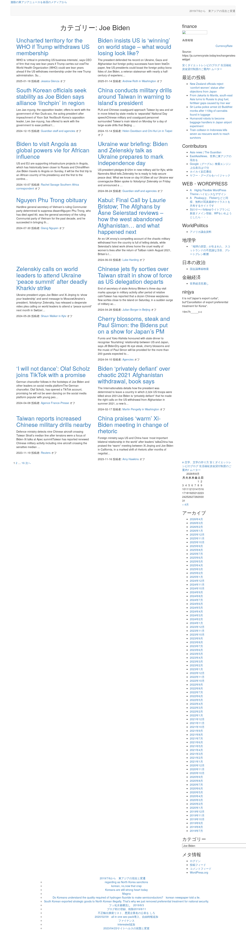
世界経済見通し (199, 283)
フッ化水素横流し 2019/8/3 (126, 905)
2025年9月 (196, 546)
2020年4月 (196, 796)
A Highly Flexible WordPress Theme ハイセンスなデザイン (208, 192)
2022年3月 (196, 707)
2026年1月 (196, 530)
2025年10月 (197, 542)
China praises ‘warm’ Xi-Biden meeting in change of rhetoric (133, 424)
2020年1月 (196, 807)
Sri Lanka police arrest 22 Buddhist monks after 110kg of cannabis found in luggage (211, 110)
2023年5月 (196, 654)
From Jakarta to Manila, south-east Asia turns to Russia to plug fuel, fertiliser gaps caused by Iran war (211, 99)
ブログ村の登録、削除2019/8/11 (126, 909)
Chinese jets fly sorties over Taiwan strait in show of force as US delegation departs (135, 274)
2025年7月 (196, 554)
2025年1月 (196, 577)
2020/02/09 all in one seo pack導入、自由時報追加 (126, 917)
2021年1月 (196, 761)
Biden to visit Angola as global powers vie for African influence (52, 149)
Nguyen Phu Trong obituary (51, 200)
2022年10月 (197, 681)
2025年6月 (196, 557)
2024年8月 (196, 596)
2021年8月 (196, 734)
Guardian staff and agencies (58, 131)
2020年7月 (196, 784)
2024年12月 (197, 580)
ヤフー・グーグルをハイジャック (210, 175)
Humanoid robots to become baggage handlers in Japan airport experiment (211, 122)
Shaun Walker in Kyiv (54, 316)
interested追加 (126, 924)
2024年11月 (197, 584)
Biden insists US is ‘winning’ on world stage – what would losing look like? (134, 46)
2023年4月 (196, 657)
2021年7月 (196, 738)
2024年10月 (197, 588)
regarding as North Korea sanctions (126, 882)
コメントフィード (200, 868)
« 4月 (185, 504)
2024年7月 (196, 600)
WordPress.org (199, 872)
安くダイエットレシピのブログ (201, 65)
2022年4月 (196, 704)
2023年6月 (196, 650)
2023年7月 (196, 646)
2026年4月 (196, 519)
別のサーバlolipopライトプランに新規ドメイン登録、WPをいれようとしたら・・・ (211, 213)
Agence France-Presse (55, 403)
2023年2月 (196, 665)
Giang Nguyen (50, 228)
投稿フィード (198, 865)
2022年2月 (196, 711)
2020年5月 (196, 792)
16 (23, 463)
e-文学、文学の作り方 (195, 462)
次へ (28, 463)
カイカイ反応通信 (200, 171)
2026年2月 (196, 527)
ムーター (216, 69)
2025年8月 (196, 550)
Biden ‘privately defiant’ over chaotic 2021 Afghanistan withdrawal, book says (134, 374)
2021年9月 (196, 731)
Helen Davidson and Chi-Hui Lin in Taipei (147, 131)
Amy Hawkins (131, 459)
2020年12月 (197, 765)
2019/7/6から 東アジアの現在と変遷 (212, 11)
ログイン (195, 861)
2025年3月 (196, 569)
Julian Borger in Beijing (136, 309)
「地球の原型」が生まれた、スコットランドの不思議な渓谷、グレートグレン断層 (210, 250)
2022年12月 (197, 673)
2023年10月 (197, 634)
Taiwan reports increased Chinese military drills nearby (53, 421)
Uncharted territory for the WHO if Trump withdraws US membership (53, 46)
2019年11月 (197, 815)
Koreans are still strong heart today (126, 890)
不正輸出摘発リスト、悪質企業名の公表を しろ (126, 913)
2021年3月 (196, 754)
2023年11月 (197, 630)
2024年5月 (196, 607)
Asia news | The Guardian (205, 152)
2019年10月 (197, 819)
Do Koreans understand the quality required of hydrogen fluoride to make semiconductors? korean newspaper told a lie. (126, 897)
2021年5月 (196, 746)
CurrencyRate (224, 46)
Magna (126, 893)
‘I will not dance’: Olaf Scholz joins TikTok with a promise (53, 371)
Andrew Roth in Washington (139, 81)
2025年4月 (196, 565)
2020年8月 (196, 781)
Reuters (46, 453)
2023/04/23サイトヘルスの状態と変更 (126, 928)
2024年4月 (196, 611)
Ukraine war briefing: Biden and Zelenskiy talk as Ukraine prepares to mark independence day (133, 153)
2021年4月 (196, 750)
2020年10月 (197, 773)
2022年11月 (197, 677)
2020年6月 (196, 788)
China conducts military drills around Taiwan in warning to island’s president (135, 96)
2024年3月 (196, 615)
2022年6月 (196, 696)
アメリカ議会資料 (200, 232)
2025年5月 (196, 561)
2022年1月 (196, 715)
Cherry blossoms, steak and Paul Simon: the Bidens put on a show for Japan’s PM (134, 324)
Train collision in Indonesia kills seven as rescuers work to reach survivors (209, 133)
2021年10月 (197, 727)
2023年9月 (196, 638)
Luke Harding (131, 260)
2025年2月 (196, 573)
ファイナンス (126, 920)
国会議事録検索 (199, 269)
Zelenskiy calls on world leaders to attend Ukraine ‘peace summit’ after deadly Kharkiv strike (51, 278)
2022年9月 (196, 684)
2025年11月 (197, 538)
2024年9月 (196, 592)
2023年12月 (197, 627)
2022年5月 (196, 700)
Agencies (128, 359)
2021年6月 (196, 742)
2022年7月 (196, 692)
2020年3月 (196, 800)
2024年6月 (196, 604)
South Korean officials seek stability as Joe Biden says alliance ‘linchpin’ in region (51, 96)
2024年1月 (196, 623)
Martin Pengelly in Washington (141, 409)
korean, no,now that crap (126, 886)
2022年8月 (196, 688)
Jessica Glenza (50, 81)
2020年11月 (197, 769)
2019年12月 (197, 811)
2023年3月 (196, 661)
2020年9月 (196, 777)
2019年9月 (196, 823)
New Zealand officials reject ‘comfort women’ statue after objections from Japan (207, 87)
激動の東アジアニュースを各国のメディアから (39, 2)
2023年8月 (196, 642)
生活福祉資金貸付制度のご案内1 (206, 67)
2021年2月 (196, 757)
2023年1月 (196, 669)
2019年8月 (196, 827)
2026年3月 (196, 523)
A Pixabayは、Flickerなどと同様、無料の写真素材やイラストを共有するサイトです (210, 201)
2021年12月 (197, 719)
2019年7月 (196, 831)
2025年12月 (197, 534)
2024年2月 (196, 619)
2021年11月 (197, 723)
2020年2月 (196, 804)
